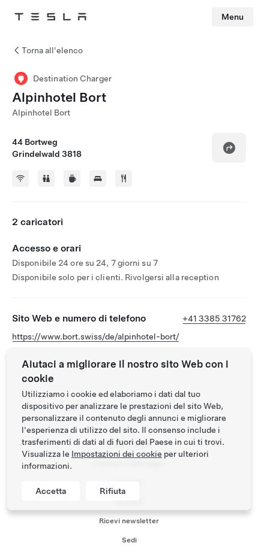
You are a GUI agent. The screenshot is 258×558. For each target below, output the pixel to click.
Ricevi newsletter (129, 521)
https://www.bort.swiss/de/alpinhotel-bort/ (95, 336)
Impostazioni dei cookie (116, 454)
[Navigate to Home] (50, 17)
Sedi (129, 540)
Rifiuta (112, 491)
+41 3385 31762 (214, 318)
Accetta (50, 491)
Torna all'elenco (52, 50)
